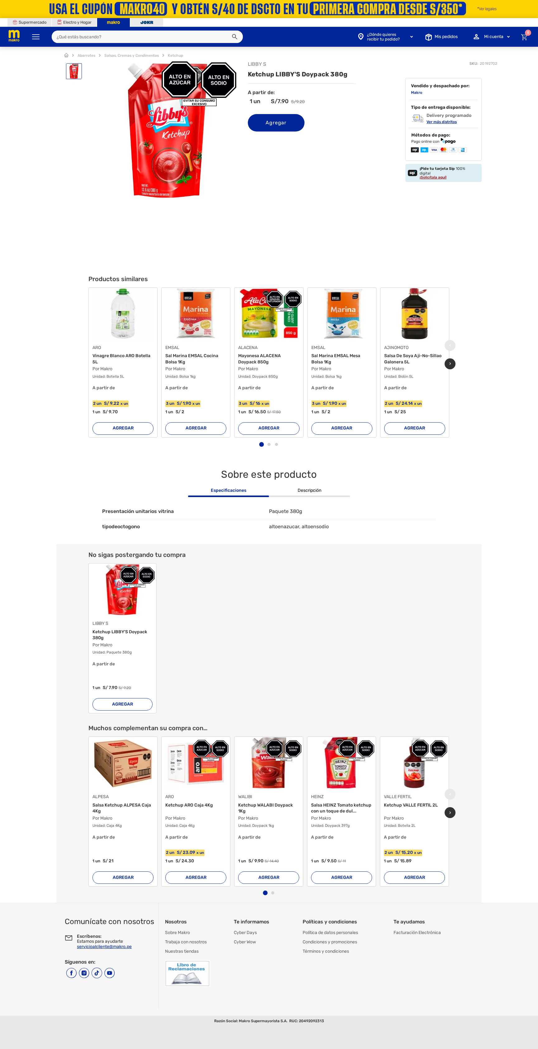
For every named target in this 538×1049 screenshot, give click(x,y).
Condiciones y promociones (330, 942)
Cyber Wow (245, 942)
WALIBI (245, 796)
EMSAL (172, 347)
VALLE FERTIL (398, 796)
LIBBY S (100, 623)
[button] (235, 37)
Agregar (276, 123)
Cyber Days (245, 932)
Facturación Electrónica (417, 932)
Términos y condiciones (326, 951)
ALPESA (100, 796)
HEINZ (317, 796)
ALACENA (247, 347)
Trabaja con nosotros (186, 942)
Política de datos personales (330, 932)
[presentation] (450, 345)
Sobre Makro (177, 932)
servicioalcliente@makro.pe (104, 946)
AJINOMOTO (396, 347)
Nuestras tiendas (182, 951)
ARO (96, 347)
